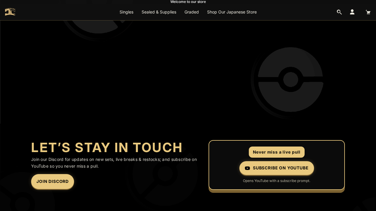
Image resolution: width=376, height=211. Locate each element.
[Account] (352, 12)
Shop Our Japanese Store (232, 11)
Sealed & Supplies (159, 11)
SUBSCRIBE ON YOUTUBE (281, 167)
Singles (126, 11)
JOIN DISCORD (52, 181)
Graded (191, 11)
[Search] (339, 12)
